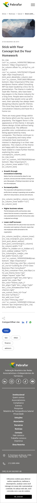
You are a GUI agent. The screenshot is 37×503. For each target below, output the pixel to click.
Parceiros (18, 425)
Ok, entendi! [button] (18, 497)
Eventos (18, 405)
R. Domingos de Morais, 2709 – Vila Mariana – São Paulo (20, 456)
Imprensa (18, 441)
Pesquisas (18, 408)
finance (7, 343)
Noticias (12, 14)
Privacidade (18, 414)
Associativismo (18, 400)
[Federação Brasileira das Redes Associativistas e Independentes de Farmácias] (12, 4)
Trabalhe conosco (18, 438)
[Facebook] (26, 322)
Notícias (18, 429)
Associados (19, 421)
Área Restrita (18, 444)
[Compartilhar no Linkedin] (23, 322)
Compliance (18, 403)
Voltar (6, 331)
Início (4, 14)
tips (6, 338)
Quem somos (18, 397)
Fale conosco (18, 435)
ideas (16, 338)
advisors (8, 348)
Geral (20, 14)
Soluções (18, 417)
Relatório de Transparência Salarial (18, 411)
